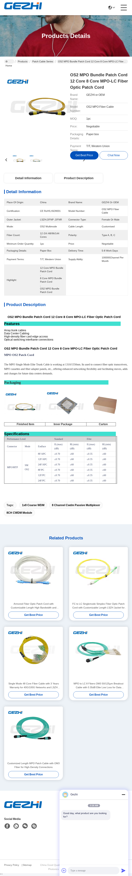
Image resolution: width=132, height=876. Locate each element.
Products (23, 61)
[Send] (123, 870)
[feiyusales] (34, 826)
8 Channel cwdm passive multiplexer (76, 505)
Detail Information (28, 178)
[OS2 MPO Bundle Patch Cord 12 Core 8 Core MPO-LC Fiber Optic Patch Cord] (45, 109)
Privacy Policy (11, 865)
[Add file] (64, 870)
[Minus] (123, 794)
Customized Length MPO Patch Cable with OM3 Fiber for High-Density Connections (33, 765)
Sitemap (27, 865)
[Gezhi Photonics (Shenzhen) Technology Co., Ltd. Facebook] (7, 826)
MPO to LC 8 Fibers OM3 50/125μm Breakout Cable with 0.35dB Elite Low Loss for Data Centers (98, 685)
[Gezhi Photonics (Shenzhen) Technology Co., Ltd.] (23, 7)
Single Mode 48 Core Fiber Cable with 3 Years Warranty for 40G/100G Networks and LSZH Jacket (33, 685)
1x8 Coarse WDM (33, 505)
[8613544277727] (16, 826)
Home (9, 61)
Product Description (79, 178)
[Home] (23, 808)
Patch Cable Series (42, 61)
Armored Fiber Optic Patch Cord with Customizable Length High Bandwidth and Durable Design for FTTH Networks (33, 605)
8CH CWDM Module (19, 512)
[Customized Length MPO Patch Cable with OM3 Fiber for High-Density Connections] (33, 734)
